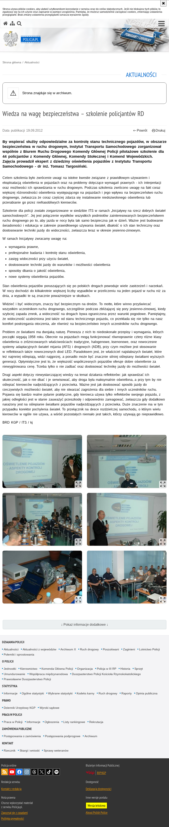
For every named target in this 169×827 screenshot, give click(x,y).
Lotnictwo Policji (149, 649)
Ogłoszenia (52, 722)
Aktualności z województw (39, 649)
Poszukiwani (111, 649)
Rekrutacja (96, 722)
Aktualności (32, 62)
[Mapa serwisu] (12, 23)
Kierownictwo (28, 668)
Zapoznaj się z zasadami (14, 813)
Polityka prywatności (12, 818)
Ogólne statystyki (33, 693)
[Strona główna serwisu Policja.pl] (5, 23)
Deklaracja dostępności (98, 789)
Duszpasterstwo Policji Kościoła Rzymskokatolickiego (106, 674)
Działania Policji (13, 642)
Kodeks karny (85, 693)
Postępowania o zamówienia (22, 736)
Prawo (6, 700)
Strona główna (11, 62)
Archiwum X (68, 649)
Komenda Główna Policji (57, 668)
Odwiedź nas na (12, 772)
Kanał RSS (4, 772)
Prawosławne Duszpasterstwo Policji (27, 679)
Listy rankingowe (74, 722)
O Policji (8, 661)
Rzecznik (9, 750)
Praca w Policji (12, 714)
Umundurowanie (14, 674)
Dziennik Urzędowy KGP (19, 707)
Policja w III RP (106, 668)
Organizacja (85, 668)
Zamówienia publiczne (17, 729)
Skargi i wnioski (30, 750)
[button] (161, 24)
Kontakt (7, 743)
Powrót (142, 130)
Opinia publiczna (146, 693)
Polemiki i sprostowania (19, 654)
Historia (125, 668)
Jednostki (10, 668)
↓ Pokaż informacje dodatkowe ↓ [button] (84, 624)
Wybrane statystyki (60, 693)
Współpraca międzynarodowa (48, 674)
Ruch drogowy (89, 649)
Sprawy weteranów (56, 750)
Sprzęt (138, 668)
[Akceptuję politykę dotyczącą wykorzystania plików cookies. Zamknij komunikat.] (163, 3)
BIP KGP (101, 773)
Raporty (126, 693)
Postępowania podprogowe (62, 736)
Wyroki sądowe (49, 707)
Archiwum (90, 736)
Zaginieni (129, 649)
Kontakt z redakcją (11, 789)
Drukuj (160, 130)
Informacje (11, 693)
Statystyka (9, 686)
